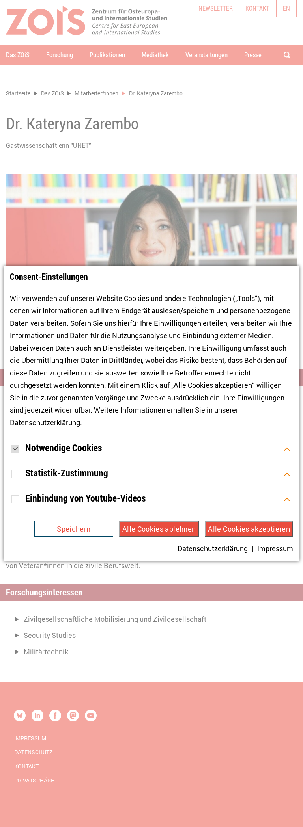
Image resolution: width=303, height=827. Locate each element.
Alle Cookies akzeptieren (249, 528)
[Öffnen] (287, 448)
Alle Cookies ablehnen (159, 528)
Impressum (275, 548)
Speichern (73, 528)
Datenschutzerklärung (45, 422)
